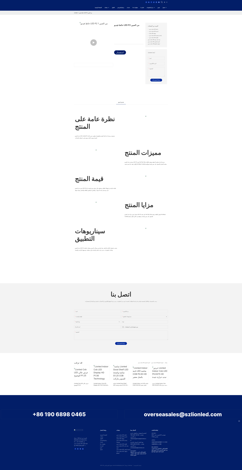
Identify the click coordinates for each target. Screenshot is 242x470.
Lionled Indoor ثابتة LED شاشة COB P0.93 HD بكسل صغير (140, 384)
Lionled (76, 12)
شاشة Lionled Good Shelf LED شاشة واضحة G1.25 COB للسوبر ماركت (120, 384)
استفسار (120, 52)
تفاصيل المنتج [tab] (121, 102)
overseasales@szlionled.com (183, 414)
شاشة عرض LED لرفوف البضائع (157, 362)
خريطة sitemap (128, 465)
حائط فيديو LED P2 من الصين (85, 12)
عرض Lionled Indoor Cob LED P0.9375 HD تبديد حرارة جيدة (159, 384)
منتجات (166, 362)
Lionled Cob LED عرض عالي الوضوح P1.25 (81, 384)
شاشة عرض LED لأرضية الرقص (144, 362)
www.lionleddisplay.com (118, 465)
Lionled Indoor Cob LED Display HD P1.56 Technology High (101, 384)
